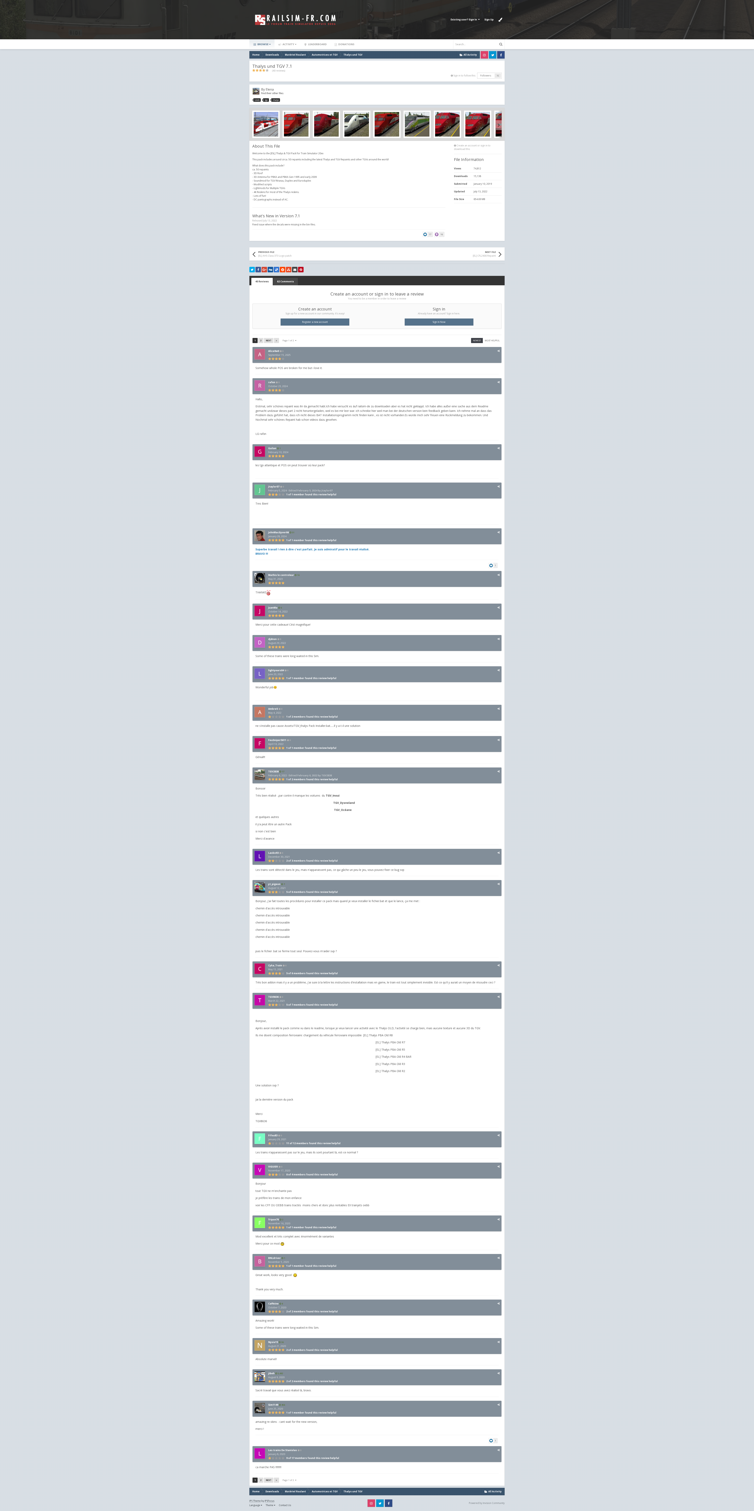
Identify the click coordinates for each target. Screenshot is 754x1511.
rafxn (271, 382)
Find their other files (272, 93)
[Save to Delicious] (276, 269)
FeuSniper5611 (277, 740)
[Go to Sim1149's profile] (259, 1408)
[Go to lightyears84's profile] (259, 673)
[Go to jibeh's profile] (259, 1376)
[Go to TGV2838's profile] (259, 774)
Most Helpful (492, 340)
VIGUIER (273, 1166)
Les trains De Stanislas (282, 1450)
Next (268, 340)
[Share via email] (294, 269)
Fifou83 (272, 1135)
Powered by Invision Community (487, 1503)
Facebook (501, 55)
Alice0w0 (273, 351)
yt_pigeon (274, 884)
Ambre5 (273, 709)
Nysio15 (273, 1342)
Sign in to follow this (464, 75)
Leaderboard (317, 44)
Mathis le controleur (281, 575)
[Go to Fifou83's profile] (259, 1138)
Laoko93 (273, 853)
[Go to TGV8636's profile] (259, 1000)
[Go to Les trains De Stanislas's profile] (259, 1453)
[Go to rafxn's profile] (259, 385)
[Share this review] (499, 351)
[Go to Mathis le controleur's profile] (259, 578)
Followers (485, 75)
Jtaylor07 (273, 486)
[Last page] (276, 340)
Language (255, 1505)
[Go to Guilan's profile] (259, 451)
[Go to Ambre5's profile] (259, 712)
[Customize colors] (500, 20)
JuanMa (272, 607)
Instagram (484, 55)
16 (498, 75)
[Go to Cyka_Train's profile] (259, 968)
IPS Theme (255, 1501)
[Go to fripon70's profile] (259, 1222)
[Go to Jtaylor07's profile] (259, 490)
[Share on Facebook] (258, 269)
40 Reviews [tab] (262, 281)
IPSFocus (269, 1501)
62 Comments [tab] (285, 281)
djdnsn (272, 639)
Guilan (272, 448)
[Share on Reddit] (282, 269)
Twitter (492, 55)
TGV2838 (273, 771)
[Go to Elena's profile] (256, 91)
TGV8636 (273, 997)
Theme (270, 1505)
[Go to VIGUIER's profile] (259, 1170)
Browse (262, 44)
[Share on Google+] (264, 269)
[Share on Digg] (270, 269)
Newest (477, 340)
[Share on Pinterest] (301, 269)
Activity (288, 44)
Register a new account (315, 322)
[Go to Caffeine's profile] (259, 1307)
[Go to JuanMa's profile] (259, 611)
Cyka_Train (275, 965)
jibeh (271, 1373)
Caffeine (273, 1303)
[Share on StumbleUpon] (288, 269)
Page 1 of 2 (289, 340)
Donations (346, 44)
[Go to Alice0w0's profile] (259, 354)
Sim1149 (273, 1404)
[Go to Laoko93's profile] (259, 856)
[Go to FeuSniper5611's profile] (259, 743)
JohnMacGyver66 (278, 532)
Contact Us (285, 1505)
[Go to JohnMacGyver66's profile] (259, 535)
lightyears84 (276, 670)
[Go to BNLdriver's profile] (259, 1261)
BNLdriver (274, 1258)
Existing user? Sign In (464, 19)
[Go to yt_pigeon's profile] (259, 887)
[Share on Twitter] (252, 269)
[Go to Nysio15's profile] (259, 1345)
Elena (270, 89)
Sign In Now (439, 322)
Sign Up (489, 19)
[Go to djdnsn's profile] (259, 642)
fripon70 (273, 1219)
